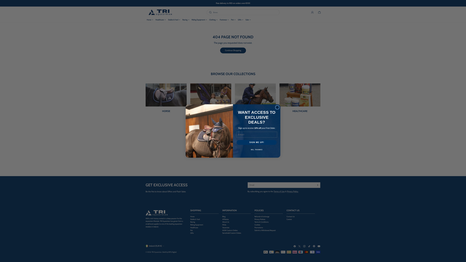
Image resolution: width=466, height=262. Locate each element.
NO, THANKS (256, 150)
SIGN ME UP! (256, 142)
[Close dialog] (277, 107)
